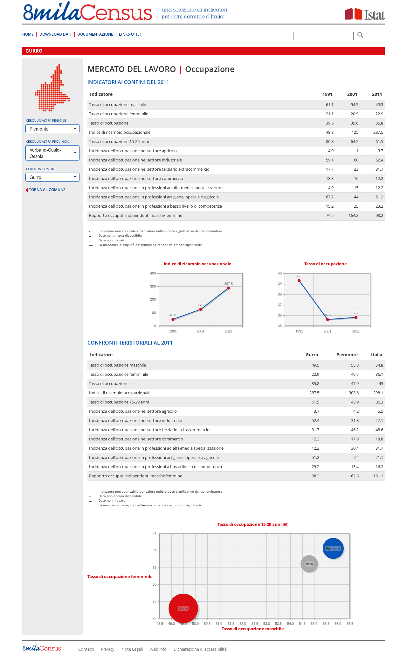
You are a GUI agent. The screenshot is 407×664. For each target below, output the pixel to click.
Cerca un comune (41, 169)
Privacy (107, 649)
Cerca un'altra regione (46, 120)
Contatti (86, 649)
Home (28, 34)
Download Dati (55, 34)
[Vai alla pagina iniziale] (126, 17)
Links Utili (130, 34)
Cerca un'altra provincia (47, 141)
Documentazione (95, 34)
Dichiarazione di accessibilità (200, 649)
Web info (158, 649)
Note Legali (132, 649)
